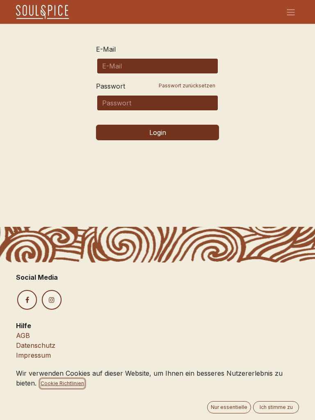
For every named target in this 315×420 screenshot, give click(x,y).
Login (157, 132)
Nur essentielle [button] (229, 407)
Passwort (155, 86)
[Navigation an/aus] (291, 12)
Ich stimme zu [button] (276, 407)
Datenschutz (35, 345)
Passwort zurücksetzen (187, 85)
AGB (23, 335)
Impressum (33, 355)
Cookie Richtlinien (62, 383)
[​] (27, 300)
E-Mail (106, 49)
